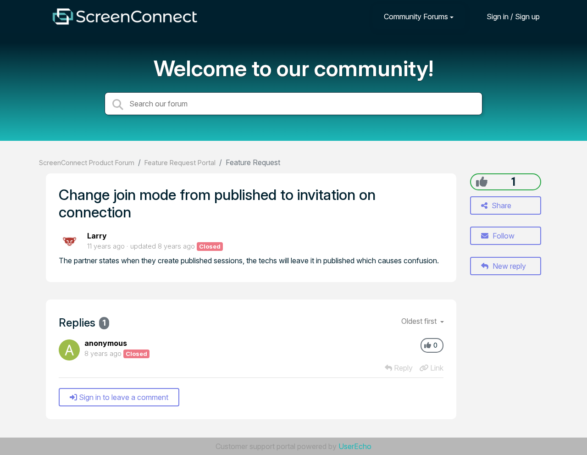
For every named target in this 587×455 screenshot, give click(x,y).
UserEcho (354, 446)
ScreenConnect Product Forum (86, 162)
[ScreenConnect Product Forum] (125, 16)
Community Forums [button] (416, 16)
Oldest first (419, 321)
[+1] (481, 182)
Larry (97, 235)
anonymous (105, 343)
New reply (508, 266)
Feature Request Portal (180, 162)
